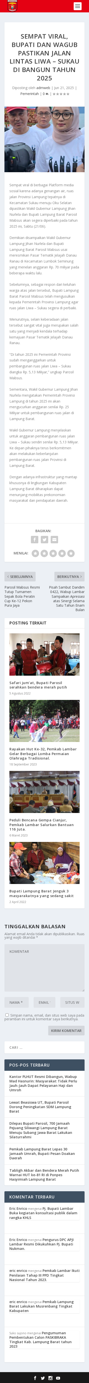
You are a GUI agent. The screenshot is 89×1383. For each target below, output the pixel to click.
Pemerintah (29, 93)
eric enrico (18, 1270)
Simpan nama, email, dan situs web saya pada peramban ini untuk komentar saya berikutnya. (44, 1017)
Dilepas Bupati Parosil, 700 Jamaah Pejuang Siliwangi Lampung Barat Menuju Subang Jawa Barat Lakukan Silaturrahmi (40, 1130)
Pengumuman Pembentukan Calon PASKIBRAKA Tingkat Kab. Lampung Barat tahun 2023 (40, 1340)
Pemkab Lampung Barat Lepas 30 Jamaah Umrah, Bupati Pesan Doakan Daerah (42, 1153)
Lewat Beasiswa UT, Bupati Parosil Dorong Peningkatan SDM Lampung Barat (40, 1107)
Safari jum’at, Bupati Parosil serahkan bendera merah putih (38, 685)
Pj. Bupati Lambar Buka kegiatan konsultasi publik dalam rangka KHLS (43, 1213)
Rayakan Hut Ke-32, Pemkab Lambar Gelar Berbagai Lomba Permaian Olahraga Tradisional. (43, 753)
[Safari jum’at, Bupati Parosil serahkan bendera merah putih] (44, 654)
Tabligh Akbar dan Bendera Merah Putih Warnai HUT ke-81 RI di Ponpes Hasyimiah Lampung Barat (44, 1175)
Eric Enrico (18, 1208)
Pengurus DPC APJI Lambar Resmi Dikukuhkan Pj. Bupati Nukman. (41, 1244)
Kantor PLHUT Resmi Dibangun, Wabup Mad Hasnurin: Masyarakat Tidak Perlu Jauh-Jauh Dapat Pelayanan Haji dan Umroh (43, 1083)
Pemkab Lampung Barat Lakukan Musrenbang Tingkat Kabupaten (41, 1306)
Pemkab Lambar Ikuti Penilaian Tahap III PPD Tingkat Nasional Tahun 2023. (44, 1275)
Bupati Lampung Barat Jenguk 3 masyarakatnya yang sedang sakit (41, 893)
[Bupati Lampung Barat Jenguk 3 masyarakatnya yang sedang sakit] (44, 863)
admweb (43, 87)
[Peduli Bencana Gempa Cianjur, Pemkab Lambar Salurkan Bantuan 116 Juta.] (44, 792)
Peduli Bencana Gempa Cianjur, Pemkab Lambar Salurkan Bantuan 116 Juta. (41, 824)
